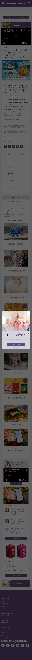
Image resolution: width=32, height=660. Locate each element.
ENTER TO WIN (16, 344)
